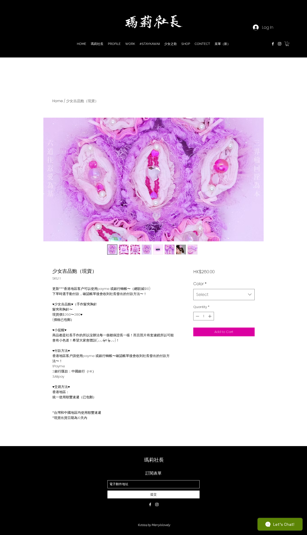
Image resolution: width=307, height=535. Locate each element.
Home (57, 100)
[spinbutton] (203, 316)
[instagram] (279, 44)
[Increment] (210, 316)
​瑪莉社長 (154, 460)
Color (200, 283)
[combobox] (224, 294)
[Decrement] (197, 316)
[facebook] (273, 44)
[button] (287, 44)
